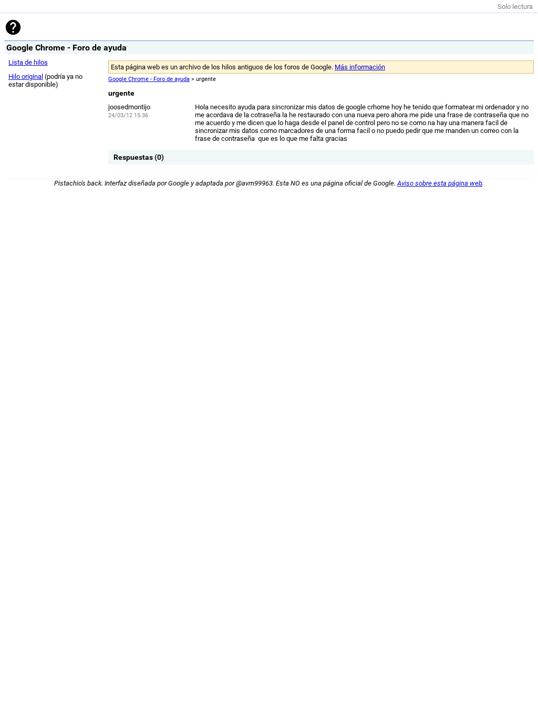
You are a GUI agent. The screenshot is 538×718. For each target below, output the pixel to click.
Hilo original (25, 76)
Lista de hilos (28, 62)
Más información (360, 67)
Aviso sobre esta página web (439, 183)
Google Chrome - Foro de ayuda (149, 79)
